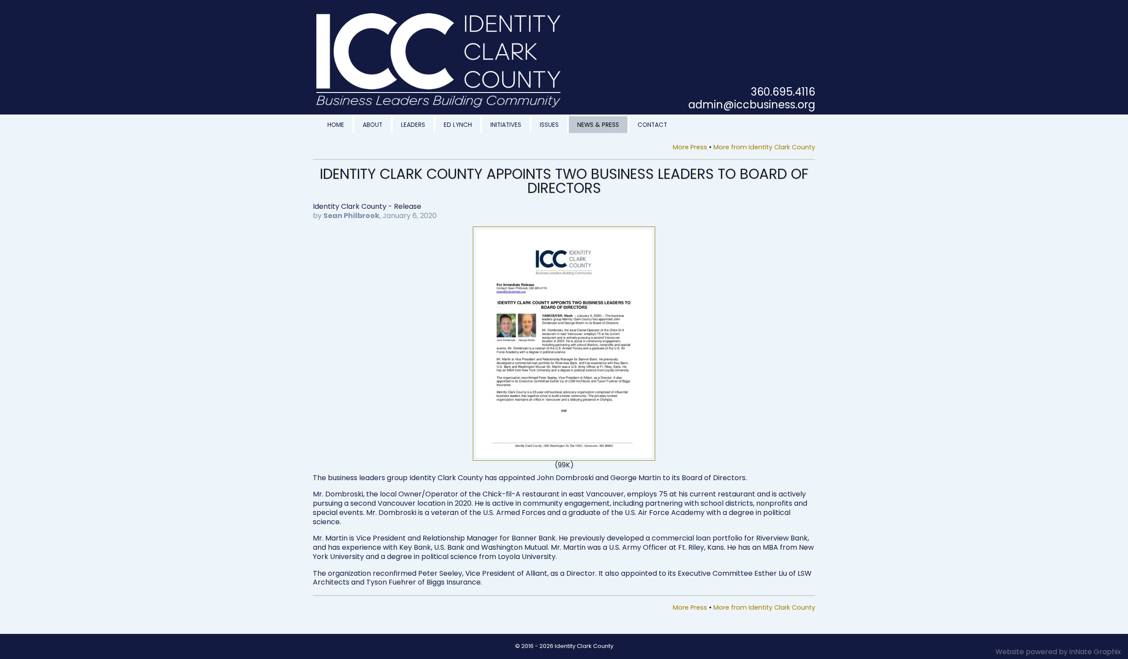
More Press (690, 147)
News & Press (598, 125)
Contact (652, 125)
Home (335, 125)
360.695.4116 (783, 92)
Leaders (413, 125)
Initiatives (505, 125)
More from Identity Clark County (764, 147)
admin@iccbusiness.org (751, 104)
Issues (549, 125)
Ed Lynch (458, 125)
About (372, 125)
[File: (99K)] (564, 231)
